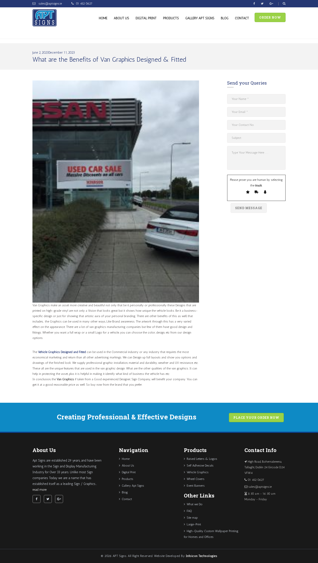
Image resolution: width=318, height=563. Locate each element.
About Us (121, 18)
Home (103, 18)
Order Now (270, 17)
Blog (224, 18)
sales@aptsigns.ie (50, 3)
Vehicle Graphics (198, 472)
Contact (242, 18)
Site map (192, 518)
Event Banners (196, 486)
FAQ (189, 511)
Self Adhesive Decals (200, 465)
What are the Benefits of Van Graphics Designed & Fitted (109, 59)
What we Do (194, 504)
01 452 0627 (84, 3)
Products (171, 18)
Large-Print (194, 524)
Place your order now (256, 417)
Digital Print (146, 18)
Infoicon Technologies (201, 556)
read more (39, 490)
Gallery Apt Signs (199, 18)
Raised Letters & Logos (202, 459)
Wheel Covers (195, 479)
